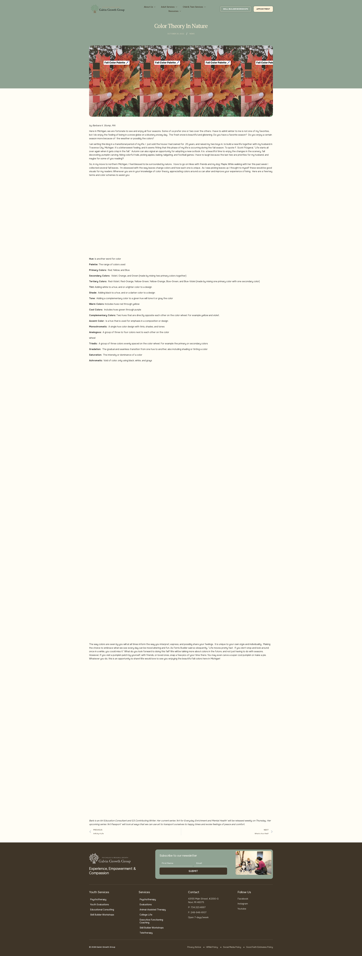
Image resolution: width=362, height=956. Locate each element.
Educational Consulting (102, 909)
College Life (146, 914)
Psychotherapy (98, 899)
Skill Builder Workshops (102, 914)
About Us (148, 7)
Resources (173, 11)
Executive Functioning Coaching (151, 921)
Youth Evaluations (99, 904)
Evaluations (146, 904)
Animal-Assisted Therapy (153, 909)
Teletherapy (146, 932)
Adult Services (168, 7)
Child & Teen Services (193, 7)
